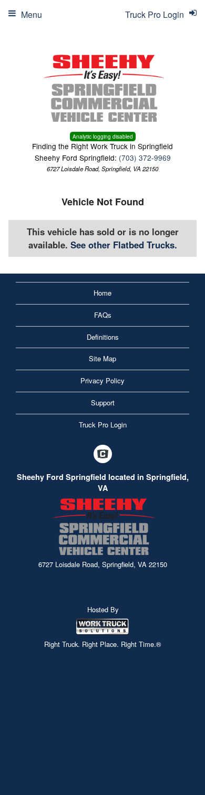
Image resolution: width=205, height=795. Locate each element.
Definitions (103, 337)
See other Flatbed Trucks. (123, 244)
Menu (31, 14)
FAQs (102, 315)
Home (102, 293)
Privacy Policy (102, 380)
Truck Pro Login (103, 425)
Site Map (102, 358)
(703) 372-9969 (145, 157)
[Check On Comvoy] (103, 454)
